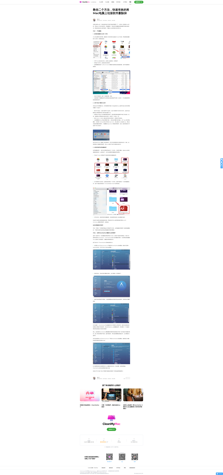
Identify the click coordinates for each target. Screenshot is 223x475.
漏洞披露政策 (132, 467)
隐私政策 (111, 467)
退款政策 (103, 467)
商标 (125, 467)
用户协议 (118, 467)
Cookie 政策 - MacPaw (93, 467)
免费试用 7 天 (139, 2)
